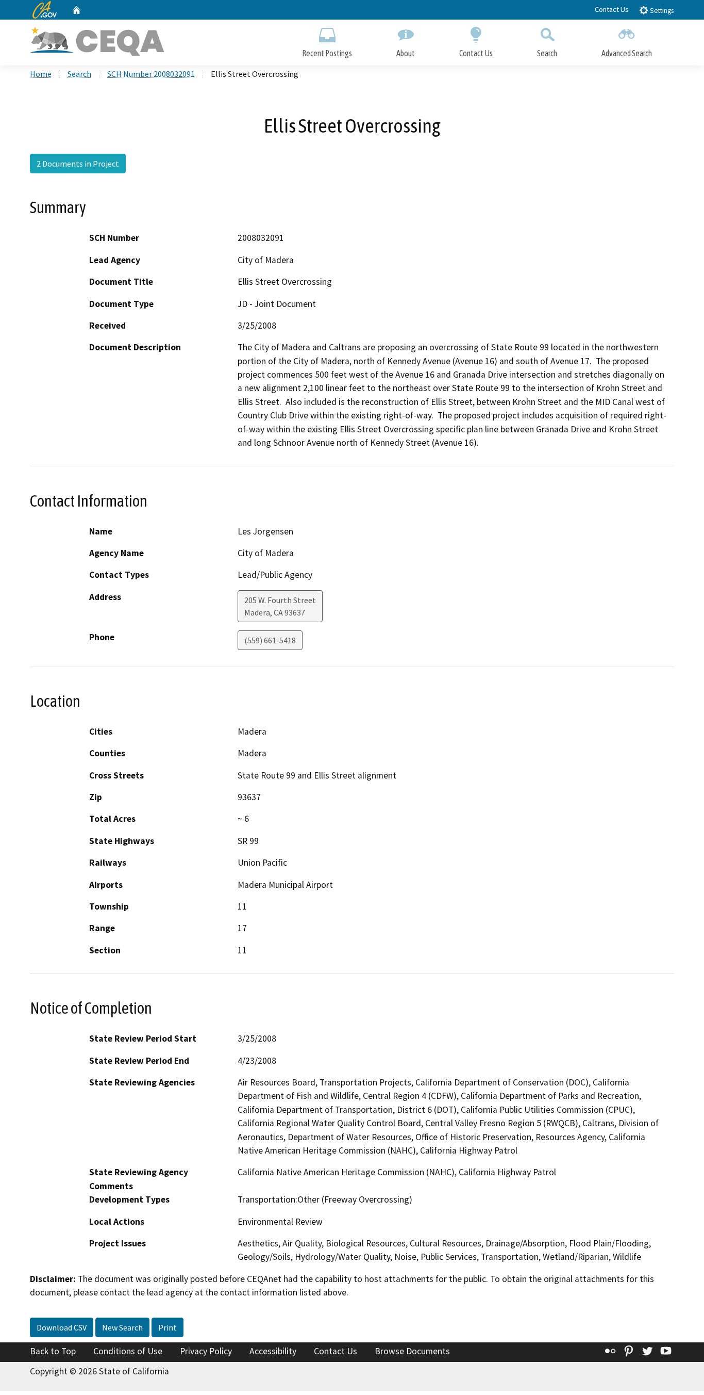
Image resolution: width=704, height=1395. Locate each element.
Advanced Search (626, 53)
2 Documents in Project (78, 163)
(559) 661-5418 (270, 640)
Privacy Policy (206, 1351)
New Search (122, 1327)
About (405, 53)
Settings (661, 10)
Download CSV (62, 1327)
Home (41, 74)
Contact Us (612, 9)
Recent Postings (327, 53)
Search (547, 53)
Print (167, 1327)
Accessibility (272, 1351)
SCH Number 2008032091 (151, 74)
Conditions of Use (127, 1351)
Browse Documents (412, 1351)
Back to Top (53, 1351)
